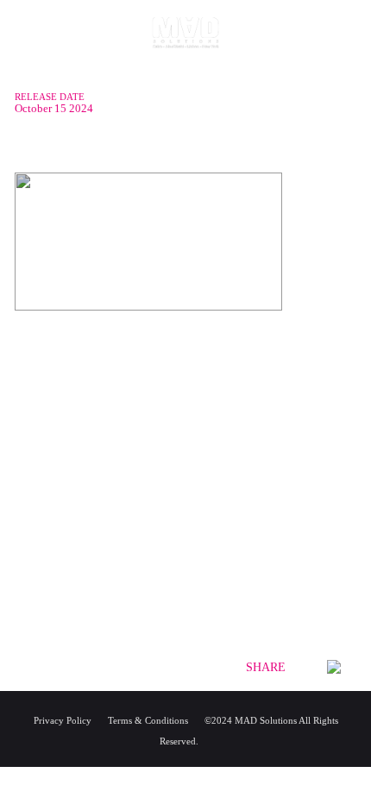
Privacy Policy (62, 720)
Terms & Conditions (148, 720)
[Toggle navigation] (30, 51)
